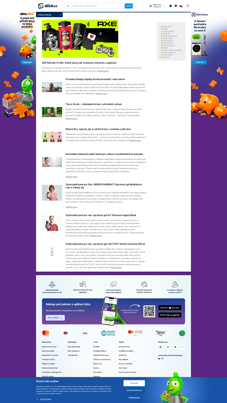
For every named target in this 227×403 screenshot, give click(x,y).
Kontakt (96, 347)
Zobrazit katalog (44, 15)
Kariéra (96, 368)
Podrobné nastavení (134, 390)
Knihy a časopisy (169, 52)
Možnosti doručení (49, 347)
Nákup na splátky (48, 364)
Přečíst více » (103, 71)
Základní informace (101, 355)
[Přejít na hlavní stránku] (47, 6)
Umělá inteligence (170, 36)
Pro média (97, 372)
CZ (162, 358)
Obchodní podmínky (50, 368)
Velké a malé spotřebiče (172, 50)
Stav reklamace (74, 351)
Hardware (166, 33)
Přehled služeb (47, 376)
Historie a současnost (101, 359)
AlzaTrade (123, 368)
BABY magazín (168, 45)
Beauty (165, 48)
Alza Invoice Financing (127, 372)
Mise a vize (97, 364)
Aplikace (96, 376)
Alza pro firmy (124, 347)
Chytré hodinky (168, 31)
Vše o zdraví (167, 38)
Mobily (165, 29)
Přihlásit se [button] (157, 7)
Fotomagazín (168, 40)
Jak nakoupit (72, 355)
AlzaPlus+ (123, 355)
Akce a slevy (168, 55)
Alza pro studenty (125, 364)
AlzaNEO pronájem (126, 351)
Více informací (45, 399)
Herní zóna (167, 26)
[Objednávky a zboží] (170, 5)
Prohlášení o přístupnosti (51, 372)
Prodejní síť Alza (48, 359)
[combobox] (95, 5)
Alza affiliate (123, 359)
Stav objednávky (74, 347)
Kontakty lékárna (99, 351)
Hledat (128, 6)
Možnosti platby (48, 351)
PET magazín (168, 43)
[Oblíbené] (175, 5)
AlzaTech (166, 57)
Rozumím (134, 383)
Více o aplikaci (53, 318)
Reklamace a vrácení (50, 355)
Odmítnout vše (134, 398)
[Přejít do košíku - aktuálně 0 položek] (187, 5)
